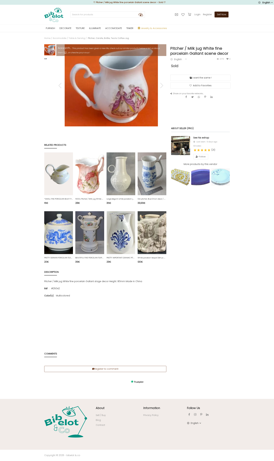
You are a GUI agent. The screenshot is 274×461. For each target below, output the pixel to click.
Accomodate (59, 38)
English (266, 2)
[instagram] (195, 414)
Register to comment (106, 368)
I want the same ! (202, 77)
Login (197, 14)
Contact (100, 425)
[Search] (140, 14)
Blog (98, 420)
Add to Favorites (202, 85)
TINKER (129, 28)
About (100, 408)
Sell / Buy (101, 415)
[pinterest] (201, 414)
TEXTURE (80, 28)
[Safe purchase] (190, 14)
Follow (202, 156)
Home (47, 38)
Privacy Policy (151, 415)
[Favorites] (183, 14)
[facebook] (189, 414)
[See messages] (177, 14)
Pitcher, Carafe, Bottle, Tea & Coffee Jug (108, 38)
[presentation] (60, 85)
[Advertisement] (105, 320)
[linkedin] (207, 414)
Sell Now (221, 14)
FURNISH (50, 28)
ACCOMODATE (113, 28)
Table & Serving (77, 38)
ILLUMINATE (95, 28)
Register (207, 14)
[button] (45, 58)
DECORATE (65, 28)
